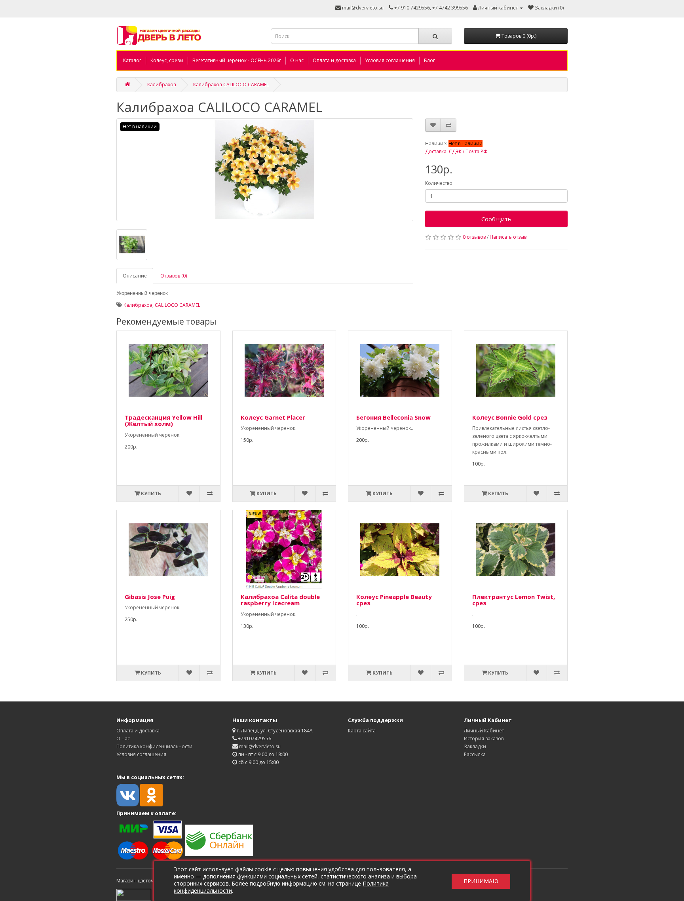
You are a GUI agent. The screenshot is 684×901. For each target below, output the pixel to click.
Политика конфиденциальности (154, 746)
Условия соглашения (390, 60)
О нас (297, 60)
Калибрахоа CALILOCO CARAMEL (231, 84)
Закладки (475, 746)
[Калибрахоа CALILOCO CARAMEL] (264, 169)
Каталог (132, 60)
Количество (438, 183)
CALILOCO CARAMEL (177, 305)
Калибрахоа (161, 84)
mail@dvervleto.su (362, 7)
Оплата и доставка (334, 60)
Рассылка (475, 754)
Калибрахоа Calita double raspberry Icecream (280, 600)
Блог (429, 60)
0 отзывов (474, 237)
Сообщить (496, 219)
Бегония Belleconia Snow (393, 417)
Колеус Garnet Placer (273, 417)
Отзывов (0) (173, 275)
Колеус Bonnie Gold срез (509, 417)
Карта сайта (362, 730)
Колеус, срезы (166, 60)
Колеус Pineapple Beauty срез (394, 600)
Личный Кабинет (484, 730)
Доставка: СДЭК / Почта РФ (456, 151)
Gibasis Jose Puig (150, 597)
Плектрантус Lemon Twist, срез (513, 600)
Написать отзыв (508, 237)
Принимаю (481, 881)
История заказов (484, 738)
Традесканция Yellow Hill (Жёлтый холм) (163, 420)
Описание (135, 275)
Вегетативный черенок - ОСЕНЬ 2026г (236, 60)
